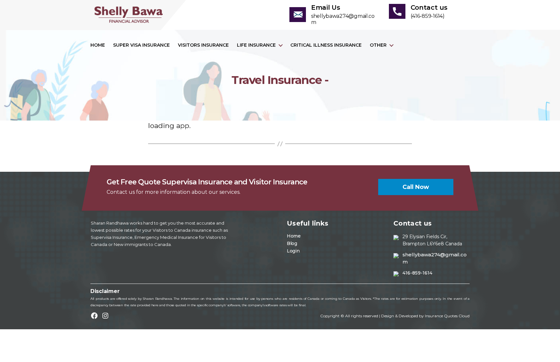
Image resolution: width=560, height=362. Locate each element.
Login (293, 251)
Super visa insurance (141, 45)
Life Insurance (256, 45)
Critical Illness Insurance (326, 45)
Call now (415, 187)
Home (97, 45)
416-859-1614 (417, 273)
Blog (292, 243)
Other (378, 45)
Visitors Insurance (203, 45)
